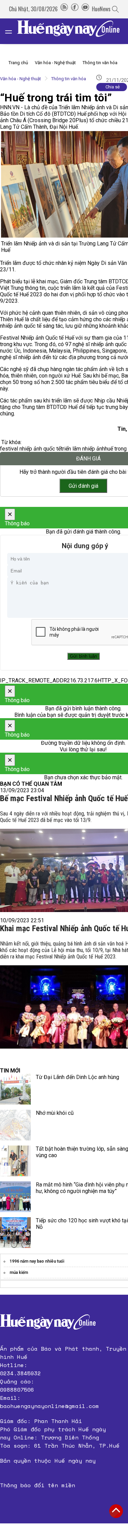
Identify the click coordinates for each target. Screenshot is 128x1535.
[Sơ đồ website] (64, 9)
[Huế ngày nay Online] (72, 31)
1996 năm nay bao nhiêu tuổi (37, 1261)
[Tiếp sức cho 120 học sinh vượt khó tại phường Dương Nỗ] (15, 1232)
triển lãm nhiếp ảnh (83, 448)
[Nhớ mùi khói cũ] (15, 1125)
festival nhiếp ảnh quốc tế (30, 448)
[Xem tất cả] (12, 31)
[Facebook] (75, 9)
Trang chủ (18, 62)
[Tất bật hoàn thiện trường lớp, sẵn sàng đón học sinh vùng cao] (15, 1161)
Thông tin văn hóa (100, 62)
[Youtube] (85, 9)
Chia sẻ (112, 86)
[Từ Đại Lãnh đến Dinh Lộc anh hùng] (15, 1089)
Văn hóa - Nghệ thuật (55, 62)
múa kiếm (19, 1272)
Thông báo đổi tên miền (37, 1485)
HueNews (101, 9)
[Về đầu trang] (116, 1511)
